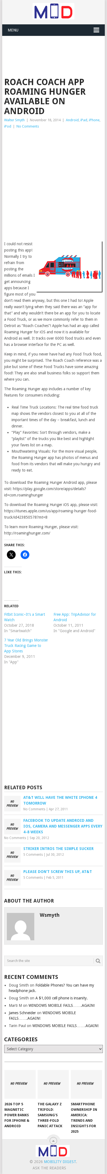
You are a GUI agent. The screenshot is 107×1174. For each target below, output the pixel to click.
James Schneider (22, 1013)
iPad (83, 120)
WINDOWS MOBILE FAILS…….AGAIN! (62, 1005)
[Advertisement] (55, 49)
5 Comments (33, 855)
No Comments (27, 126)
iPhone (94, 120)
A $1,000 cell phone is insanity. (61, 998)
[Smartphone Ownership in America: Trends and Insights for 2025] (86, 1084)
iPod (7, 126)
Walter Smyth (14, 120)
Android (72, 120)
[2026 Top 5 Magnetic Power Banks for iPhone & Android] (20, 1084)
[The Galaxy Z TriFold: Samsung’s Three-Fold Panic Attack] (53, 1084)
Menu (13, 30)
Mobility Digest (60, 1161)
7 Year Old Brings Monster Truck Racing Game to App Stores (26, 645)
